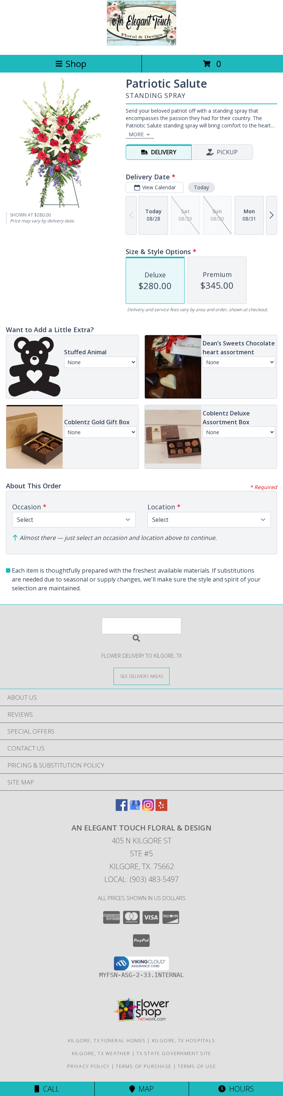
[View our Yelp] (161, 808)
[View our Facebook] (121, 808)
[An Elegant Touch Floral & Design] (141, 44)
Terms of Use (197, 1066)
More (136, 134)
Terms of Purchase (143, 1066)
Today (201, 187)
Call (49, 1089)
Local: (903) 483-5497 (141, 879)
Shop (76, 63)
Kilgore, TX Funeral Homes (107, 1040)
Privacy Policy (88, 1066)
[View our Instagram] (148, 808)
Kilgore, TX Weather (101, 1053)
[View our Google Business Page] (135, 808)
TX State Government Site (173, 1053)
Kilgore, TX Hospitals (183, 1040)
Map (144, 1089)
